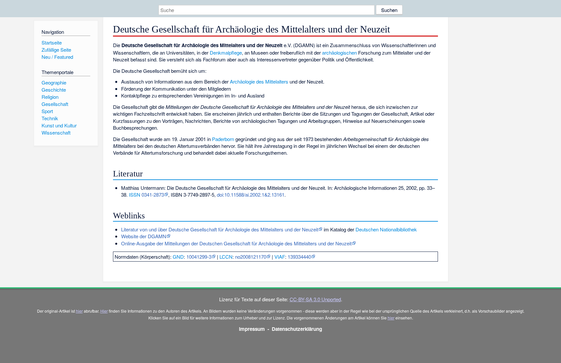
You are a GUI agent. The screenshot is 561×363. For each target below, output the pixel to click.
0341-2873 (153, 194)
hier (79, 311)
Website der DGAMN (143, 236)
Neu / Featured (57, 56)
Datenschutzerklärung (297, 328)
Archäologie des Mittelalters (259, 81)
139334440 (299, 256)
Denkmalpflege (226, 52)
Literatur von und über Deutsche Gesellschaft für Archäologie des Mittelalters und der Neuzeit (219, 229)
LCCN (225, 256)
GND (178, 256)
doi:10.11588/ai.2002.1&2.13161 (250, 194)
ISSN (134, 194)
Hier (104, 311)
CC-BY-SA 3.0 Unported (315, 299)
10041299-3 (198, 256)
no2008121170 (250, 256)
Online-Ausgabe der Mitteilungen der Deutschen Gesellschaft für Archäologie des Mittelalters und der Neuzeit (236, 243)
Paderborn (223, 139)
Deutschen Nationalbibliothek (386, 229)
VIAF (279, 256)
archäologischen (339, 52)
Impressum (252, 328)
